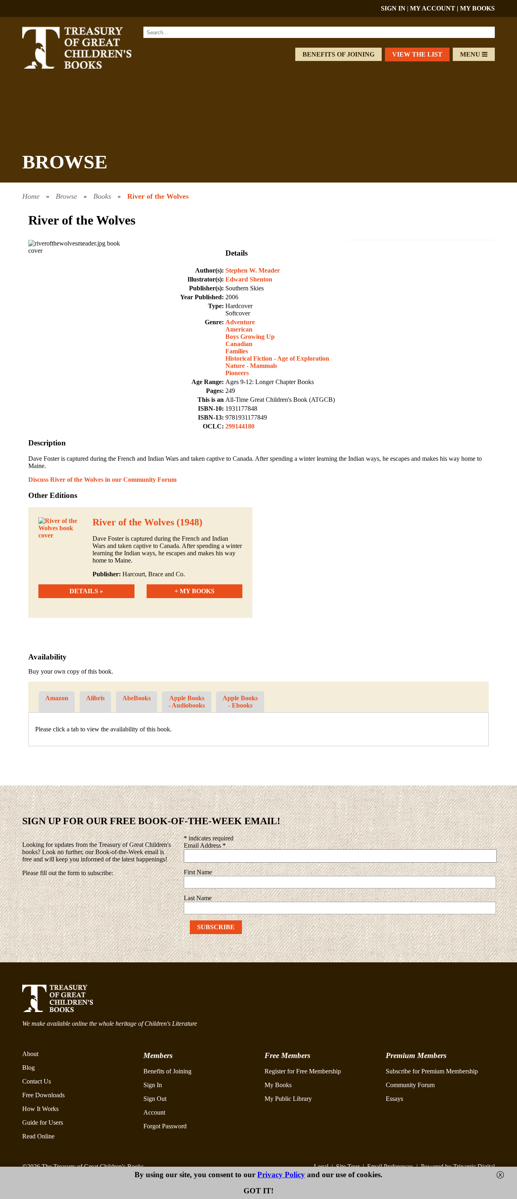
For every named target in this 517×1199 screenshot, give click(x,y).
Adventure (240, 322)
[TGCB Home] (87, 66)
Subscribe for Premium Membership (432, 1071)
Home (31, 196)
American (238, 329)
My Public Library (288, 1098)
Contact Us (36, 1081)
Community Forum (410, 1084)
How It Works (40, 1108)
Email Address (205, 845)
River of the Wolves (158, 196)
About (30, 1053)
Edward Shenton (248, 279)
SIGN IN (393, 8)
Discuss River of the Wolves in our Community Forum (102, 479)
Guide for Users (42, 1122)
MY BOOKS (477, 8)
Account (154, 1112)
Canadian (238, 343)
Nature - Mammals (251, 365)
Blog (28, 1067)
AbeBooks (136, 698)
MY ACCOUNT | (435, 8)
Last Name (198, 898)
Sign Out (154, 1098)
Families (236, 351)
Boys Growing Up (250, 336)
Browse (66, 196)
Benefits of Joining (338, 54)
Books (102, 196)
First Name (198, 872)
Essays (394, 1098)
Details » (86, 591)
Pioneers (237, 373)
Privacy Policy (281, 1174)
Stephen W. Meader (252, 270)
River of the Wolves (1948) (147, 522)
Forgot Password (165, 1126)
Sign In (152, 1084)
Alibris (95, 698)
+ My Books (194, 591)
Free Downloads (43, 1095)
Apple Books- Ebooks (240, 702)
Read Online (38, 1136)
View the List (417, 54)
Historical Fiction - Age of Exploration (277, 358)
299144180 (239, 426)
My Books (278, 1084)
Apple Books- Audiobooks (186, 702)
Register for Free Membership (303, 1071)
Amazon (56, 698)
